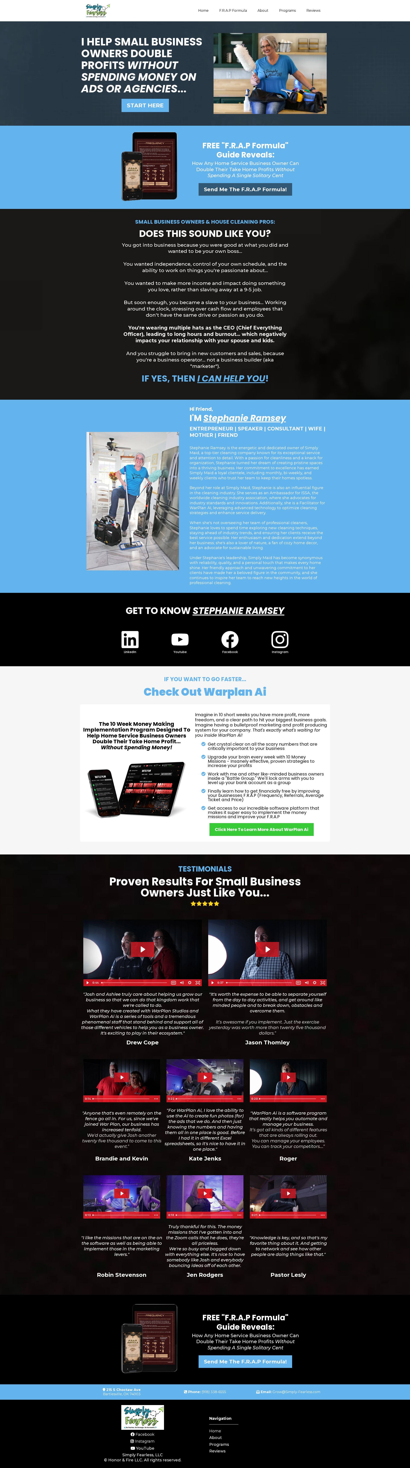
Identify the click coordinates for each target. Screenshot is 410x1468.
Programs (287, 11)
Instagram (145, 1441)
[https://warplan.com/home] (97, 10)
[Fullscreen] (198, 982)
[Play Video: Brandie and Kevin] (121, 1077)
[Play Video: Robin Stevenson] (121, 1193)
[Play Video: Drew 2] (142, 949)
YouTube (145, 1448)
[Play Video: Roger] (288, 1077)
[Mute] (181, 982)
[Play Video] (87, 982)
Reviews (313, 11)
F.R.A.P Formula (233, 11)
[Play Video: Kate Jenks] (205, 1077)
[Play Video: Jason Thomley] (267, 949)
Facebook (145, 1434)
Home (203, 11)
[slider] (134, 982)
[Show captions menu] (173, 982)
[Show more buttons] (156, 1098)
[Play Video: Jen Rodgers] (205, 1193)
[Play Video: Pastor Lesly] (288, 1193)
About (263, 11)
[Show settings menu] (190, 982)
